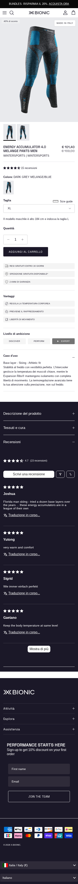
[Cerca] (13, 12)
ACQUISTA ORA (59, 3)
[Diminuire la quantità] (7, 239)
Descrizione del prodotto (22, 414)
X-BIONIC (15, 845)
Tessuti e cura (14, 428)
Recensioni (12, 442)
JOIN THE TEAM (39, 796)
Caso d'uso (10, 355)
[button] (12, 168)
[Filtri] (60, 474)
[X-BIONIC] (39, 12)
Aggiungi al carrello (26, 252)
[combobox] (39, 865)
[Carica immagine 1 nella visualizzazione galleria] (39, 70)
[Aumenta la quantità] (23, 239)
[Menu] (4, 12)
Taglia (7, 200)
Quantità (8, 228)
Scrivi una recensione (29, 474)
